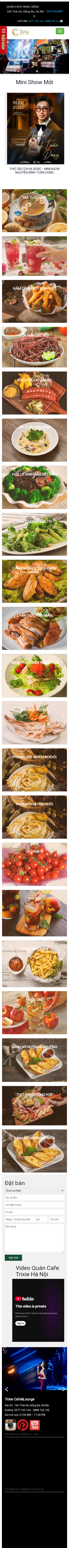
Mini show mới (34, 82)
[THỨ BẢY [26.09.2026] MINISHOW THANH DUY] (36, 128)
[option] (34, 133)
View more (34, 210)
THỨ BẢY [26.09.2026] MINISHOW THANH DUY (34, 170)
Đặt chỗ (13, 1257)
